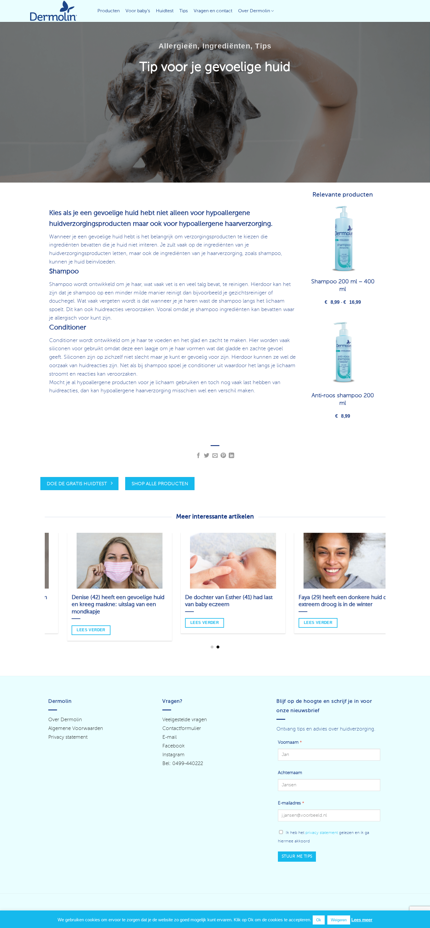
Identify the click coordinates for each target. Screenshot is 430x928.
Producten (108, 11)
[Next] (388, 574)
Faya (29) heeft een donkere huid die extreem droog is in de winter (327, 601)
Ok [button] (318, 920)
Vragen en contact (213, 11)
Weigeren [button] (339, 920)
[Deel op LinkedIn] (231, 456)
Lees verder (186, 622)
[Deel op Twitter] (206, 456)
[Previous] (41, 574)
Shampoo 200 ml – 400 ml (342, 285)
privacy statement (321, 833)
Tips (183, 11)
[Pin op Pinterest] (223, 456)
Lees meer (361, 919)
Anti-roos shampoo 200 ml (343, 399)
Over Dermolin (254, 11)
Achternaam (290, 773)
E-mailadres (291, 803)
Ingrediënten (226, 46)
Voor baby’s (137, 11)
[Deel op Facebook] (198, 456)
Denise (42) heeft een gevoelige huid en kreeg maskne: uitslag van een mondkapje (100, 605)
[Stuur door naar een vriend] (215, 456)
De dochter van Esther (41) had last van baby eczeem (210, 601)
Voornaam (290, 742)
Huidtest (164, 11)
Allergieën (178, 46)
